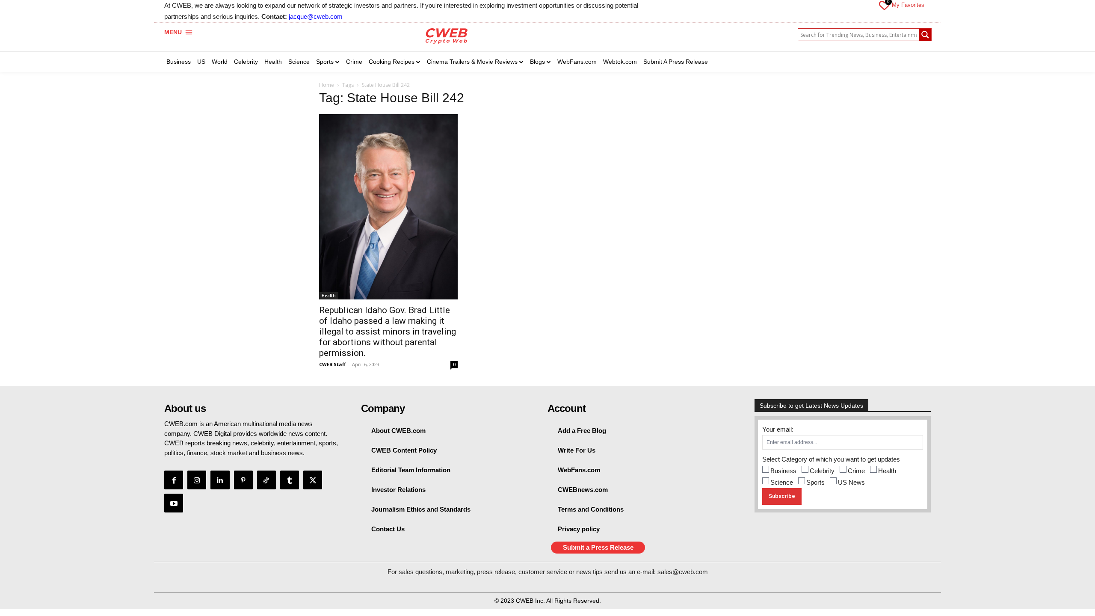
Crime (856, 470)
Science (781, 482)
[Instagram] (196, 480)
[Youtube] (173, 503)
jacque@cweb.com (316, 16)
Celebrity (822, 470)
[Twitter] (312, 480)
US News (851, 482)
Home (326, 85)
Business (783, 470)
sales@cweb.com (682, 571)
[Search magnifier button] (925, 35)
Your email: (777, 429)
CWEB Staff (332, 364)
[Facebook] (173, 480)
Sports (815, 482)
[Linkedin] (219, 480)
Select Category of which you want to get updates (831, 459)
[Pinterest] (243, 480)
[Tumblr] (289, 480)
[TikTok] (266, 480)
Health (329, 296)
